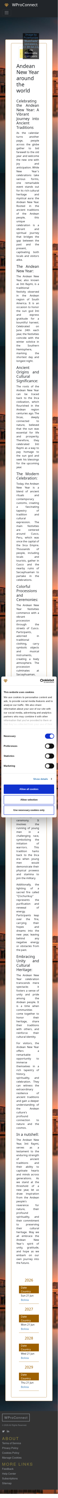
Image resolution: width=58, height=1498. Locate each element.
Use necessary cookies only (29, 810)
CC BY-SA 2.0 (30, 47)
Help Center (9, 1473)
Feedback (7, 1469)
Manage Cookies (12, 1457)
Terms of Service (11, 1443)
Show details (40, 779)
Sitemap (7, 1483)
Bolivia (25, 1300)
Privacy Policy (10, 1448)
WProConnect (16, 1417)
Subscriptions (10, 1478)
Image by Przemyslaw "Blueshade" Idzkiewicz (30, 39)
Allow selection (29, 799)
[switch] (49, 746)
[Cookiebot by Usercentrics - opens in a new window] (40, 681)
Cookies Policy (10, 1453)
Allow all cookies (28, 789)
